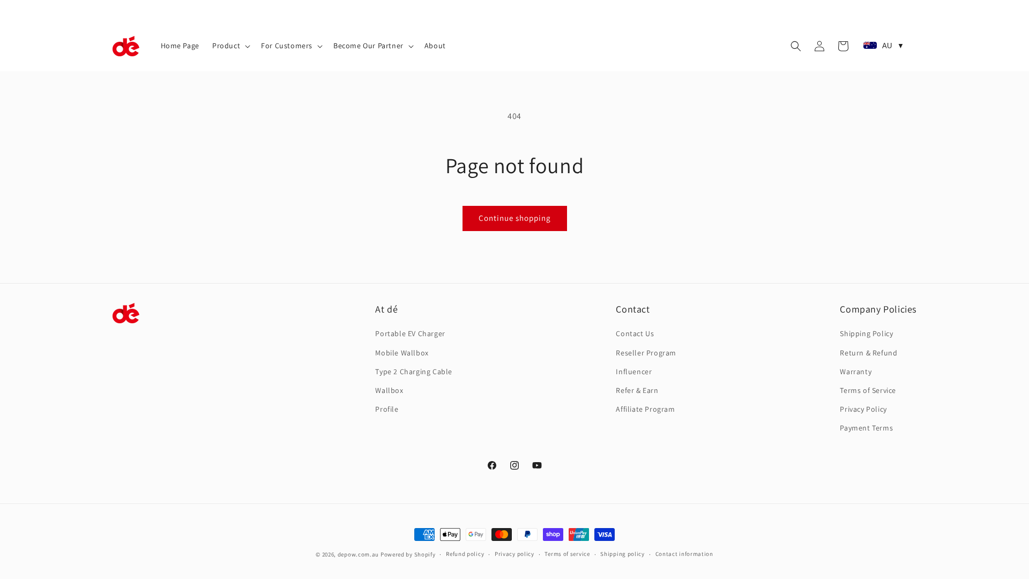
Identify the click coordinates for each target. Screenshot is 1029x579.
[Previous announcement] (357, 10)
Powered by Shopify (408, 554)
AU (893, 46)
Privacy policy (514, 554)
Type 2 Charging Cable (413, 371)
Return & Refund (868, 353)
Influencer (634, 371)
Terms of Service (868, 390)
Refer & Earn (637, 390)
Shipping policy (622, 554)
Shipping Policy (866, 333)
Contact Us (635, 333)
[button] (230, 45)
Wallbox (389, 390)
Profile (386, 409)
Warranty (855, 371)
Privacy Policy (863, 409)
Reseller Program (646, 353)
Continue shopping (515, 218)
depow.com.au (358, 554)
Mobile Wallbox (401, 353)
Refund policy (465, 554)
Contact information (684, 554)
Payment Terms (866, 428)
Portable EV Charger (410, 333)
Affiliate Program (645, 409)
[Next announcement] (671, 10)
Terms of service (567, 554)
